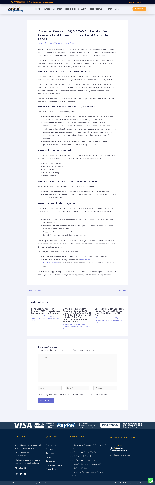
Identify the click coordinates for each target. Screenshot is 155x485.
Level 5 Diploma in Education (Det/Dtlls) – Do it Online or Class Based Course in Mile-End (109, 311)
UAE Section (139, 9)
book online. (85, 260)
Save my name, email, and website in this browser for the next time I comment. (74, 395)
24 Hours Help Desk (120, 455)
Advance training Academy (66, 43)
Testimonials (96, 9)
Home (37, 9)
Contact (108, 9)
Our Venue (82, 9)
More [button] (117, 9)
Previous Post (34, 291)
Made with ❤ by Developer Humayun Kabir (129, 483)
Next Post (122, 291)
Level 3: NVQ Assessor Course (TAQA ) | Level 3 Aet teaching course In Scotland (45, 310)
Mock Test (57, 9)
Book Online (70, 9)
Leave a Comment (46, 43)
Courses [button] (46, 9)
